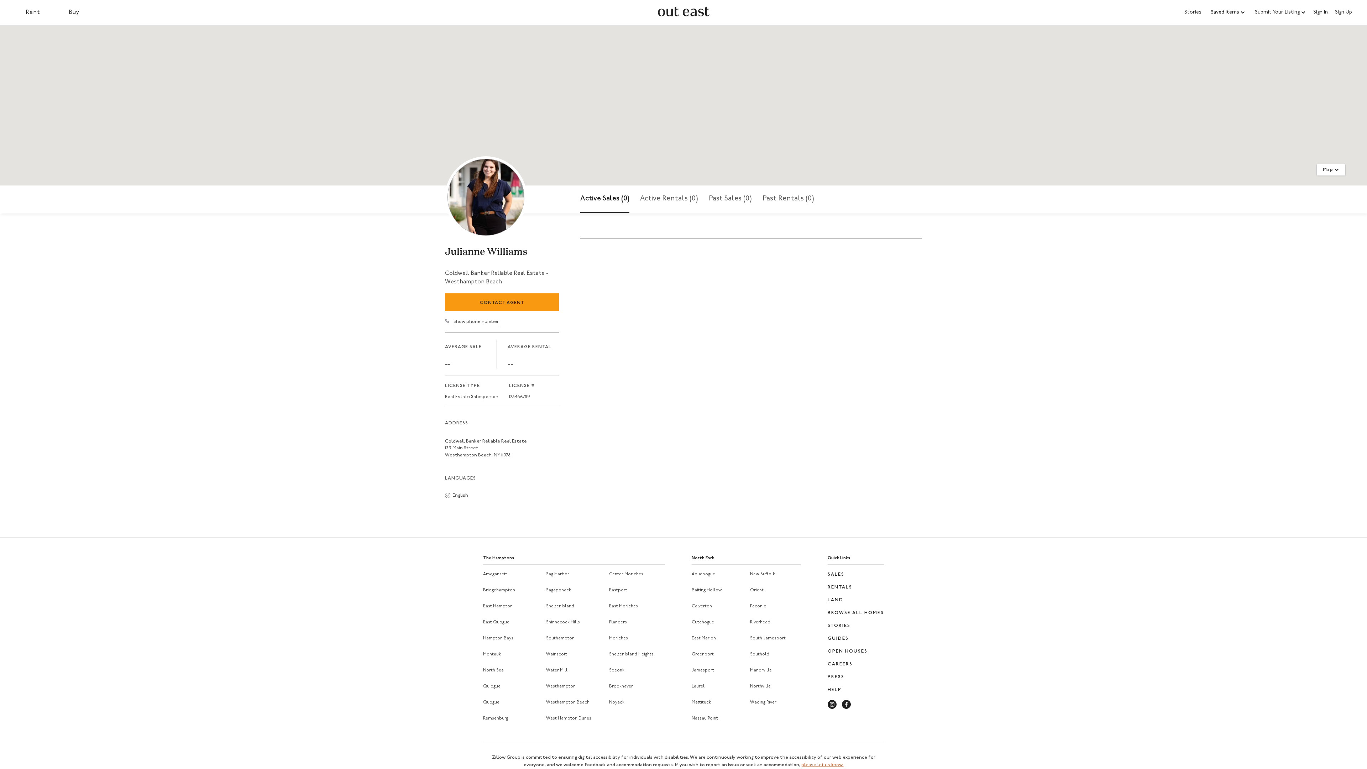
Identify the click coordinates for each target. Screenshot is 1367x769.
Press (836, 677)
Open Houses (848, 651)
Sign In (1320, 12)
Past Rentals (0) (788, 198)
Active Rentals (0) (669, 198)
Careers (840, 664)
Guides (838, 638)
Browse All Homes (856, 613)
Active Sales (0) (604, 198)
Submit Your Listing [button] (1277, 12)
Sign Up (1343, 12)
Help (835, 689)
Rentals (840, 587)
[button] (1228, 12)
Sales (836, 574)
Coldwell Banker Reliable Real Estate (486, 441)
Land (835, 600)
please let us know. (822, 765)
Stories (1192, 12)
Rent (33, 12)
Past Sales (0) (730, 198)
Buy (74, 12)
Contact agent (502, 302)
